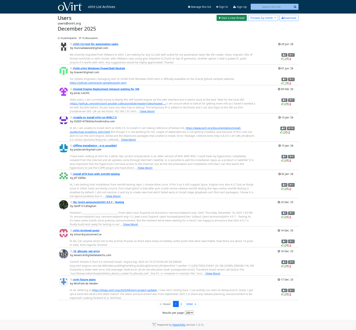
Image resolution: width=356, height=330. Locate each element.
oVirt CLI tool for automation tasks (95, 44)
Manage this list (200, 7)
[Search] (295, 7)
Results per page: (173, 312)
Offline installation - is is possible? (94, 145)
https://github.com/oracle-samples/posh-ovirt (98, 82)
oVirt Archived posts (85, 230)
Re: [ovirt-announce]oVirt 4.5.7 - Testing (98, 202)
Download (290, 18)
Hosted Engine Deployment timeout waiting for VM (105, 89)
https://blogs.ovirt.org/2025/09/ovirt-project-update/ (124, 290)
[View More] (147, 111)
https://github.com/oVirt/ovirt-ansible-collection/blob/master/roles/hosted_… (118, 103)
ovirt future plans (84, 279)
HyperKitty (178, 324)
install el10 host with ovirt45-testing (96, 174)
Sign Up (241, 7)
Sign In (223, 7)
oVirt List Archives (101, 6)
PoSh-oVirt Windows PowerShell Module (98, 68)
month (262, 18)
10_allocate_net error (86, 251)
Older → (191, 304)
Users (64, 17)
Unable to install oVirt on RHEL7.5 (94, 117)
